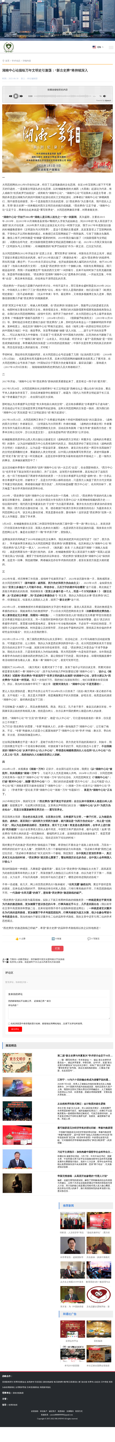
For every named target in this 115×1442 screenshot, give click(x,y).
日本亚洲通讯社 (33, 1387)
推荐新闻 (68, 1205)
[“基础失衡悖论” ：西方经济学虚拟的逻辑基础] (98, 1220)
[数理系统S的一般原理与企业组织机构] (98, 1270)
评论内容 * (13, 1005)
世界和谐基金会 (20, 1382)
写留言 (96, 939)
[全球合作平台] (72, 1329)
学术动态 (16, 61)
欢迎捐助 (34, 1411)
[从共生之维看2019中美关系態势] (72, 1270)
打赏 (57, 948)
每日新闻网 (58, 1382)
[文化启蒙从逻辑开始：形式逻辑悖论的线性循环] (98, 1294)
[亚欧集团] (98, 1329)
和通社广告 (70, 1314)
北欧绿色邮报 (47, 1382)
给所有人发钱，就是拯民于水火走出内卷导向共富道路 (35, 962)
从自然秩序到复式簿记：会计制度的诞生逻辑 (81, 1103)
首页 (7, 61)
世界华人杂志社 (94, 1382)
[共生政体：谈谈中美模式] (98, 1245)
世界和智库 (13, 1405)
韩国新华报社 (45, 1387)
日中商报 (104, 1382)
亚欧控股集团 (18, 1393)
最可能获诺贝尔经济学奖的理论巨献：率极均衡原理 (85, 1128)
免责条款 (61, 1411)
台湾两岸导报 (20, 1387)
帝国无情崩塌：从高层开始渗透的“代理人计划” (83, 1176)
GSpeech (108, 100)
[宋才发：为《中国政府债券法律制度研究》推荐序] (72, 1294)
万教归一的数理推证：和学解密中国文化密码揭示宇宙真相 (37, 959)
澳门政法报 (82, 1382)
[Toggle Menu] (111, 47)
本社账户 (43, 1411)
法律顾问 (70, 1411)
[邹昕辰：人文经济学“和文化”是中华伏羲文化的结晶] (72, 1220)
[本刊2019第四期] (72, 1353)
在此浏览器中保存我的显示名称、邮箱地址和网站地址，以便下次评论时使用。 (47, 1023)
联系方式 (79, 1411)
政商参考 (30, 1382)
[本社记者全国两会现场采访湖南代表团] (98, 1353)
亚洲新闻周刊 (7, 1382)
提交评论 (15, 1029)
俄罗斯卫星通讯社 (70, 1382)
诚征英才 (52, 1411)
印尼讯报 (38, 1382)
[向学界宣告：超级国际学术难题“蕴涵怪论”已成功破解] (72, 1245)
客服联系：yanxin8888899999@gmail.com (57, 1415)
